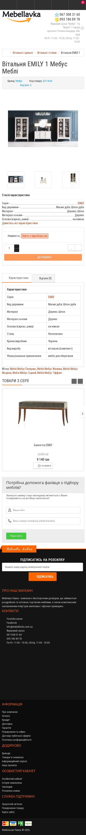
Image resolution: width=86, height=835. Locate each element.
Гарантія (6, 728)
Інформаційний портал (14, 761)
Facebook (11, 622)
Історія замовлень (12, 782)
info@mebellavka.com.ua (19, 626)
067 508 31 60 (69, 14)
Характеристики (18, 278)
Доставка (7, 724)
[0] (77, 5)
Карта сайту (8, 812)
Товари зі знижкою (13, 757)
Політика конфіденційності (17, 739)
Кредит (6, 720)
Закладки (7, 786)
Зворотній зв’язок (12, 804)
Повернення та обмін (13, 731)
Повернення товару (13, 808)
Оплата (6, 716)
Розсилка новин (11, 790)
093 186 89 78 (69, 19)
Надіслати (16, 535)
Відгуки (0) (45, 278)
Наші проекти (9, 765)
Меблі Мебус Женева (49, 369)
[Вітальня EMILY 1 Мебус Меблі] (43, 128)
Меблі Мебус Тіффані (49, 373)
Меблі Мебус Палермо (23, 369)
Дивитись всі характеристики (20, 223)
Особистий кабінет (12, 778)
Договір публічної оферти (16, 735)
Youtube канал (14, 618)
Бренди (6, 753)
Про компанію (10, 712)
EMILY (81, 203)
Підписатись (45, 576)
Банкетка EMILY (43, 445)
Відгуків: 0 (25, 85)
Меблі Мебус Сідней (24, 373)
